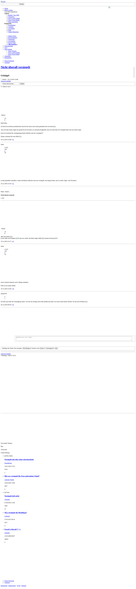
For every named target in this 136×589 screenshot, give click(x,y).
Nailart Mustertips (13, 32)
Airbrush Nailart (9, 480)
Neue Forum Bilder (14, 20)
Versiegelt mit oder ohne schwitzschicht (19, 459)
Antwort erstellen (6, 81)
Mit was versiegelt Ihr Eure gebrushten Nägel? (22, 476)
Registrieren (7, 58)
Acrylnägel (11, 28)
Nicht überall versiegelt (15, 67)
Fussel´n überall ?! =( (12, 529)
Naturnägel (11, 39)
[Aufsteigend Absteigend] (52, 348)
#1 (13, 139)
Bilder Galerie (8, 10)
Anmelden (7, 56)
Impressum (4, 585)
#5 (13, 305)
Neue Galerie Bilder (14, 18)
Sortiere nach (36, 348)
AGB (18, 585)
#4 (13, 289)
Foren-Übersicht (9, 581)
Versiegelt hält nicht (11, 496)
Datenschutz (12, 585)
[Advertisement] (74, 322)
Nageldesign (11, 25)
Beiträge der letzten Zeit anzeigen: (12, 348)
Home (6, 8)
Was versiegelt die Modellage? (15, 513)
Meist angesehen (13, 22)
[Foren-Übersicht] (3, 1)
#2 (13, 183)
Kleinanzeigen (8, 46)
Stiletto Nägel (12, 36)
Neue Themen (12, 51)
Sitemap (23, 585)
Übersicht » (11, 17)
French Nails (12, 42)
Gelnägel (10, 27)
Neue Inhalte (8, 49)
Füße (9, 30)
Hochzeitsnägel (12, 37)
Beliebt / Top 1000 (13, 15)
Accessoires (11, 41)
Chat (5, 47)
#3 (13, 241)
